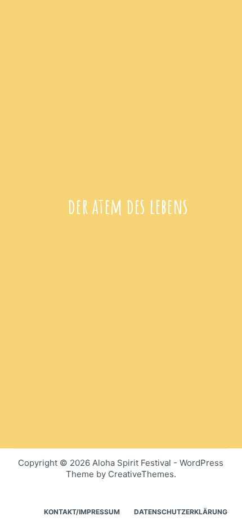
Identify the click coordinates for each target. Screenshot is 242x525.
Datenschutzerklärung (180, 512)
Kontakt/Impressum (82, 512)
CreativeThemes (141, 474)
